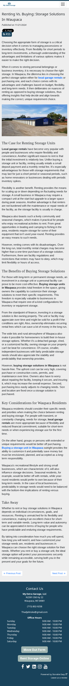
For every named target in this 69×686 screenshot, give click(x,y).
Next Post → (58, 573)
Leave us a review (59, 677)
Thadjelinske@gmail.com (34, 612)
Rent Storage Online (34, 658)
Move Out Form (34, 650)
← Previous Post (12, 573)
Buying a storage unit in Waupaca (22, 447)
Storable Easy (58, 674)
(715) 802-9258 (34, 606)
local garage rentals (50, 77)
